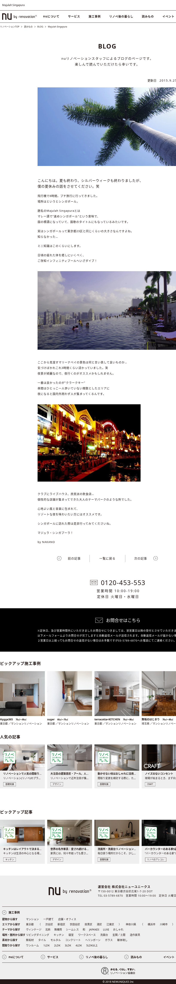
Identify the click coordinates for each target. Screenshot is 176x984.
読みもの (148, 16)
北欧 (47, 929)
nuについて (51, 16)
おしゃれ (118, 929)
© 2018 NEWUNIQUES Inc (118, 982)
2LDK (57, 945)
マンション (32, 919)
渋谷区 (49, 924)
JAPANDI (94, 929)
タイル (42, 940)
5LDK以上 (92, 945)
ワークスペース (87, 935)
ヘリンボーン (92, 940)
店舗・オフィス (67, 919)
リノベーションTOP (9, 26)
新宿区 (61, 924)
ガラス (109, 940)
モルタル (55, 940)
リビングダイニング (37, 935)
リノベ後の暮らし (121, 16)
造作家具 (135, 935)
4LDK (79, 945)
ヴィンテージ (33, 929)
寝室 (71, 935)
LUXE (106, 929)
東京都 (30, 924)
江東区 (110, 924)
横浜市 (151, 924)
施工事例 (95, 16)
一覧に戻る (107, 558)
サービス (74, 16)
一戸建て (48, 919)
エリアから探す (11, 924)
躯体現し (122, 940)
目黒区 (88, 924)
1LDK (46, 945)
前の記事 (74, 558)
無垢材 (30, 940)
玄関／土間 (118, 935)
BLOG (40, 26)
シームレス (72, 929)
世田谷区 (75, 924)
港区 (99, 924)
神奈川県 (131, 924)
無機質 (58, 929)
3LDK (68, 945)
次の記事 (140, 558)
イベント (168, 957)
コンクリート (73, 940)
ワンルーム (32, 945)
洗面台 (104, 935)
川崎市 (164, 924)
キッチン (59, 935)
